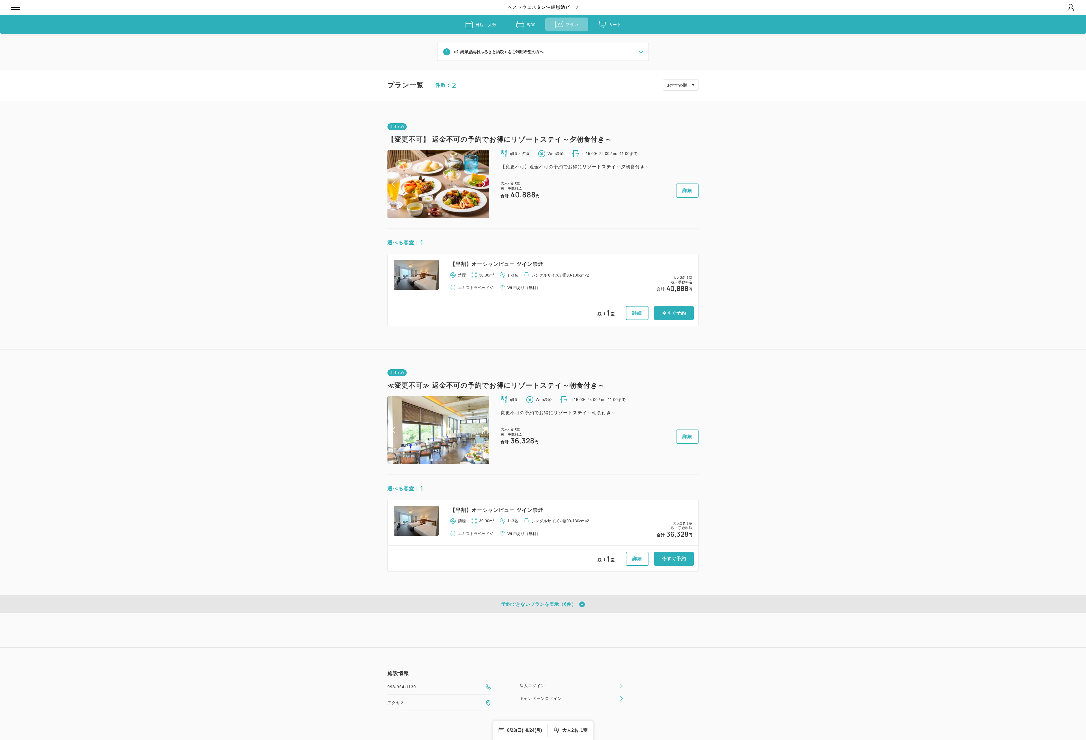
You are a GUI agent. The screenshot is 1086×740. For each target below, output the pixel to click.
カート (615, 24)
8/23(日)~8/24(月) (524, 730)
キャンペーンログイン (541, 698)
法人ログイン (532, 685)
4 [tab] (443, 214)
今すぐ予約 (674, 312)
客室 (531, 24)
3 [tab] (438, 214)
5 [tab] (447, 214)
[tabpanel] (438, 184)
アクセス (395, 702)
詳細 (687, 190)
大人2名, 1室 (575, 730)
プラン (572, 24)
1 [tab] (429, 214)
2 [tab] (434, 214)
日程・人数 (486, 24)
